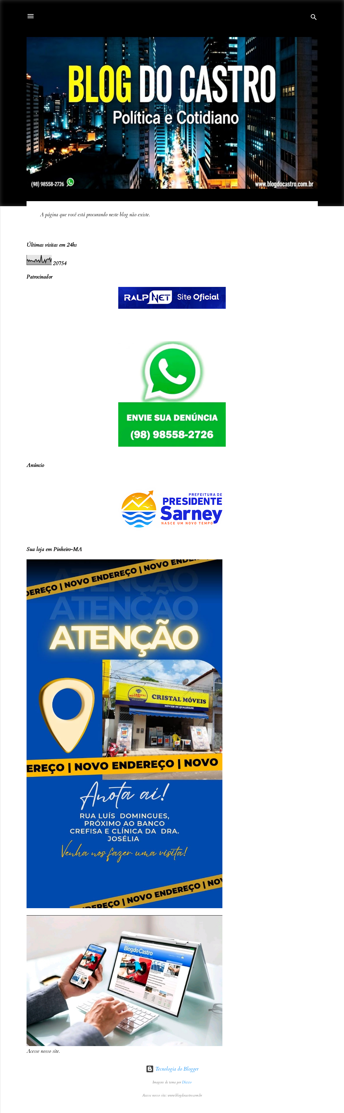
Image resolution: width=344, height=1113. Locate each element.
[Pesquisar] (314, 18)
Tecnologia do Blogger (176, 1069)
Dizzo (186, 1082)
